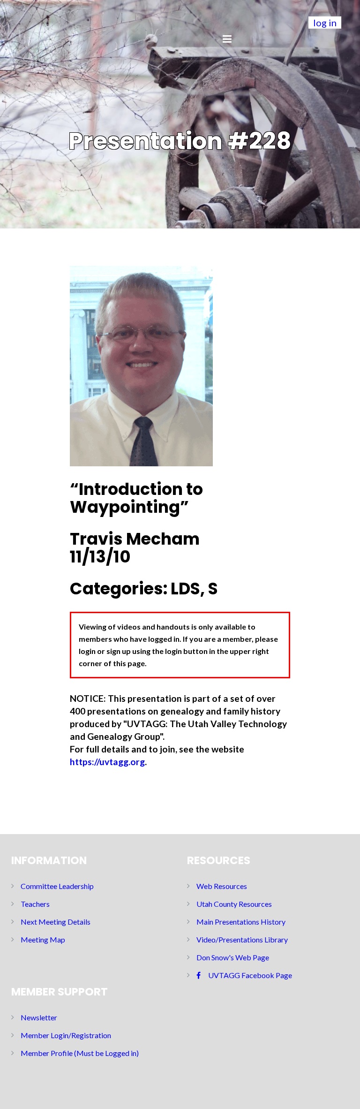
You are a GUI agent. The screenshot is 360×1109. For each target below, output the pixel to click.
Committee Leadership (57, 885)
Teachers (35, 903)
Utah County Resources (234, 903)
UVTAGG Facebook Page (250, 975)
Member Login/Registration (66, 1035)
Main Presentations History (240, 921)
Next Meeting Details (55, 921)
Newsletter (39, 1017)
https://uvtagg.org (107, 761)
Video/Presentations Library (242, 939)
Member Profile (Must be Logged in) (80, 1052)
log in (325, 22)
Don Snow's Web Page (232, 957)
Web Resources (221, 885)
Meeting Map (43, 939)
